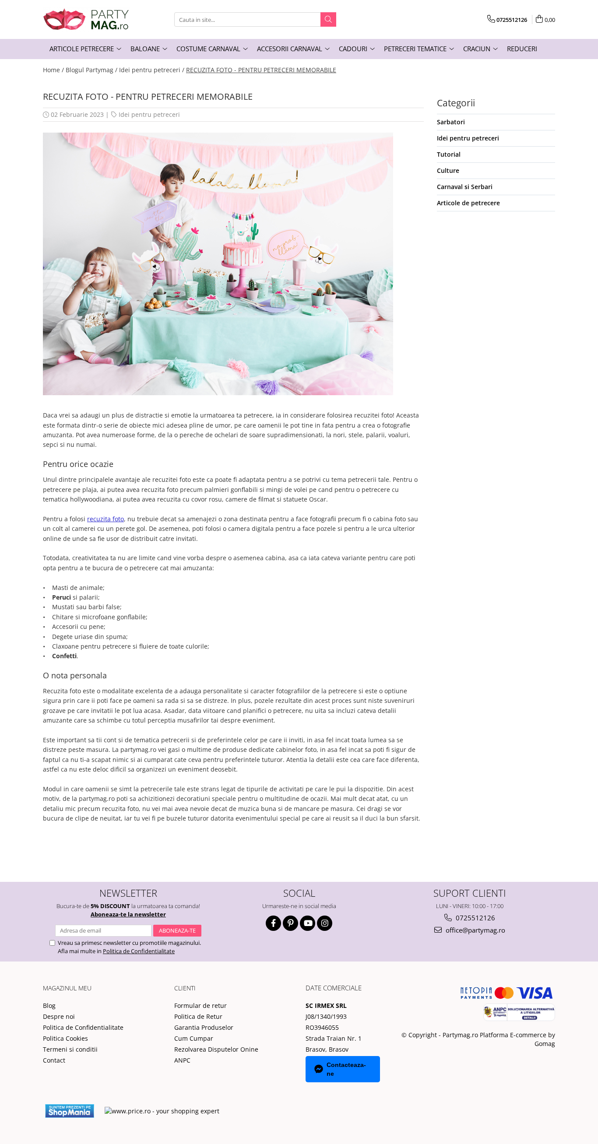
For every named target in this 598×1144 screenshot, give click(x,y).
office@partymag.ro (474, 930)
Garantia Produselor (203, 1027)
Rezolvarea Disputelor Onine (216, 1049)
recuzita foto (105, 519)
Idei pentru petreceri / (151, 70)
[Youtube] (307, 923)
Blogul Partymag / (91, 70)
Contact (54, 1060)
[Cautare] (328, 19)
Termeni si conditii (70, 1049)
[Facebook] (273, 923)
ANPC (182, 1060)
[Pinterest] (290, 923)
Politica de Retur (198, 1016)
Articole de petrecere (468, 203)
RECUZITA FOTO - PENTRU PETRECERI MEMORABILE (261, 70)
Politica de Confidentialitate (139, 951)
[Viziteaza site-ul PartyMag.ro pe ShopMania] (69, 1111)
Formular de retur (200, 1005)
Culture (448, 170)
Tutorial (449, 154)
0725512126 (474, 917)
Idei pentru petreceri (149, 114)
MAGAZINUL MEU (67, 988)
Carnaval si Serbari (464, 186)
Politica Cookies (65, 1038)
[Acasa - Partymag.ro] (86, 19)
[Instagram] (324, 923)
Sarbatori (451, 122)
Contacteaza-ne (346, 1069)
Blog (49, 1005)
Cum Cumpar (193, 1038)
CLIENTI (185, 988)
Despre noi (59, 1016)
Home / (53, 70)
